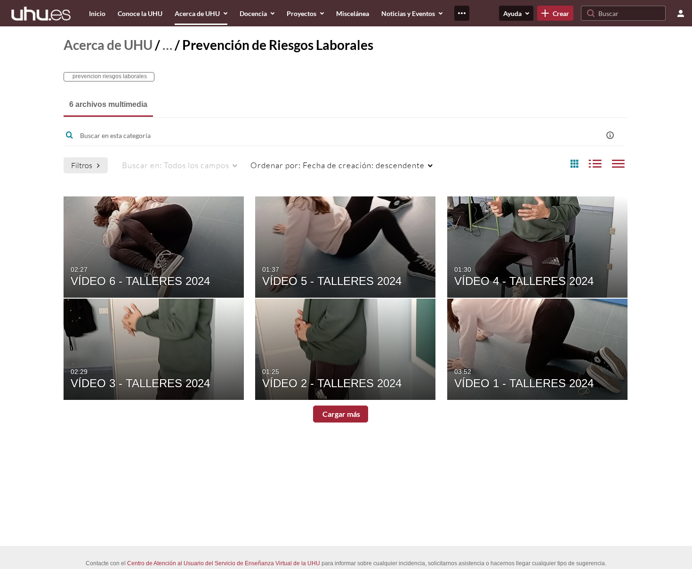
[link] (555, 13)
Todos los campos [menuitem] (175, 165)
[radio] (574, 164)
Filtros (81, 165)
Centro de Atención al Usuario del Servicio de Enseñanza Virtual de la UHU (223, 563)
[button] (610, 135)
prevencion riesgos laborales (109, 76)
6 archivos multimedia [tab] (108, 104)
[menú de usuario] (680, 13)
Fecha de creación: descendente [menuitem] (337, 165)
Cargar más (340, 413)
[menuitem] (97, 13)
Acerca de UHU (108, 45)
